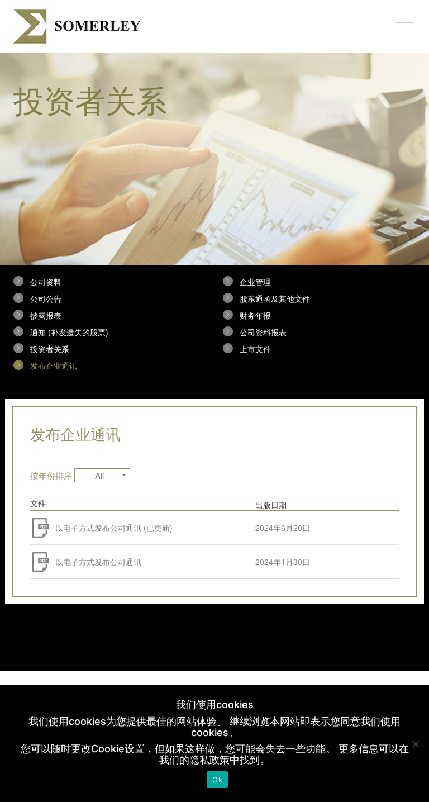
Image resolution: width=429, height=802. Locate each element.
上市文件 (255, 348)
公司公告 (45, 298)
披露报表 (45, 315)
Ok (217, 779)
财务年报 (255, 315)
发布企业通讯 (53, 365)
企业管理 (255, 281)
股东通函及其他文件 (275, 298)
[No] (415, 743)
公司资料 (45, 281)
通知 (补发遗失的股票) (69, 332)
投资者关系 (49, 348)
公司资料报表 (263, 332)
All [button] (99, 475)
